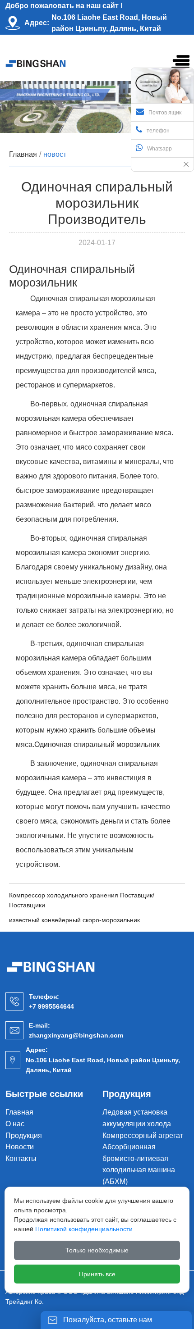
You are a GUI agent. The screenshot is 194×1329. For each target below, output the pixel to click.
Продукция (23, 1135)
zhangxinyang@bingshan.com (76, 1035)
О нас (14, 1124)
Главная (23, 154)
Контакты (21, 1158)
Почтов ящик (164, 112)
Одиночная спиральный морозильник (97, 744)
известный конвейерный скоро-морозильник (74, 920)
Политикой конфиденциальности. (84, 1229)
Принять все (97, 1274)
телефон (158, 130)
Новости (19, 1147)
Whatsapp (159, 149)
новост (54, 154)
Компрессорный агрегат (142, 1135)
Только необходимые (97, 1250)
